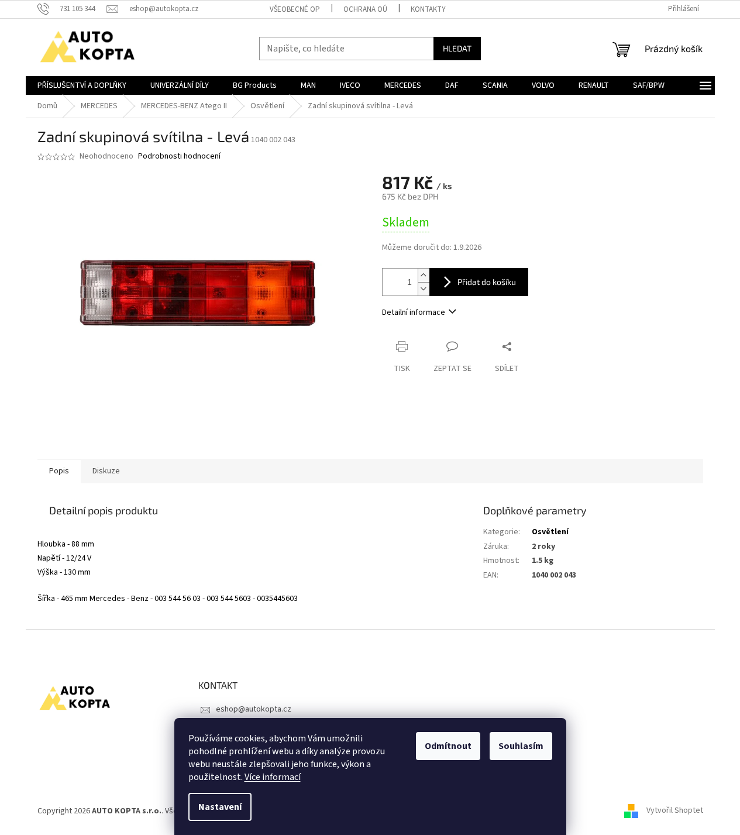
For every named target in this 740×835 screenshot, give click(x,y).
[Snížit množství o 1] (423, 288)
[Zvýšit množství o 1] (423, 275)
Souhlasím (520, 746)
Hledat (457, 48)
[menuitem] (82, 85)
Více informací (273, 777)
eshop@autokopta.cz (253, 709)
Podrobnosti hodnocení (179, 156)
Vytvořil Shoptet (674, 811)
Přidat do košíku (486, 282)
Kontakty (428, 9)
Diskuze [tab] (106, 471)
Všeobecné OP (295, 9)
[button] (251, 532)
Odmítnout (448, 746)
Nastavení (220, 806)
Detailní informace (413, 312)
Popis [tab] (59, 471)
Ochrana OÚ (365, 9)
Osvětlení (550, 532)
